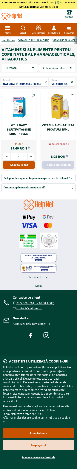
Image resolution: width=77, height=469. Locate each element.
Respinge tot (38, 445)
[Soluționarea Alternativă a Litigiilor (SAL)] (38, 268)
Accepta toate (38, 433)
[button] (53, 29)
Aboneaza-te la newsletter (29, 323)
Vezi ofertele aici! (48, 6)
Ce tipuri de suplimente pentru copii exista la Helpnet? (37, 178)
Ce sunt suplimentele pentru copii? (24, 187)
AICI (40, 413)
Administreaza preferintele (38, 457)
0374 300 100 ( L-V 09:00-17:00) (35, 303)
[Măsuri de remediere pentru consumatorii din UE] (38, 257)
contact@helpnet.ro (29, 308)
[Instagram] (46, 335)
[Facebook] (30, 335)
